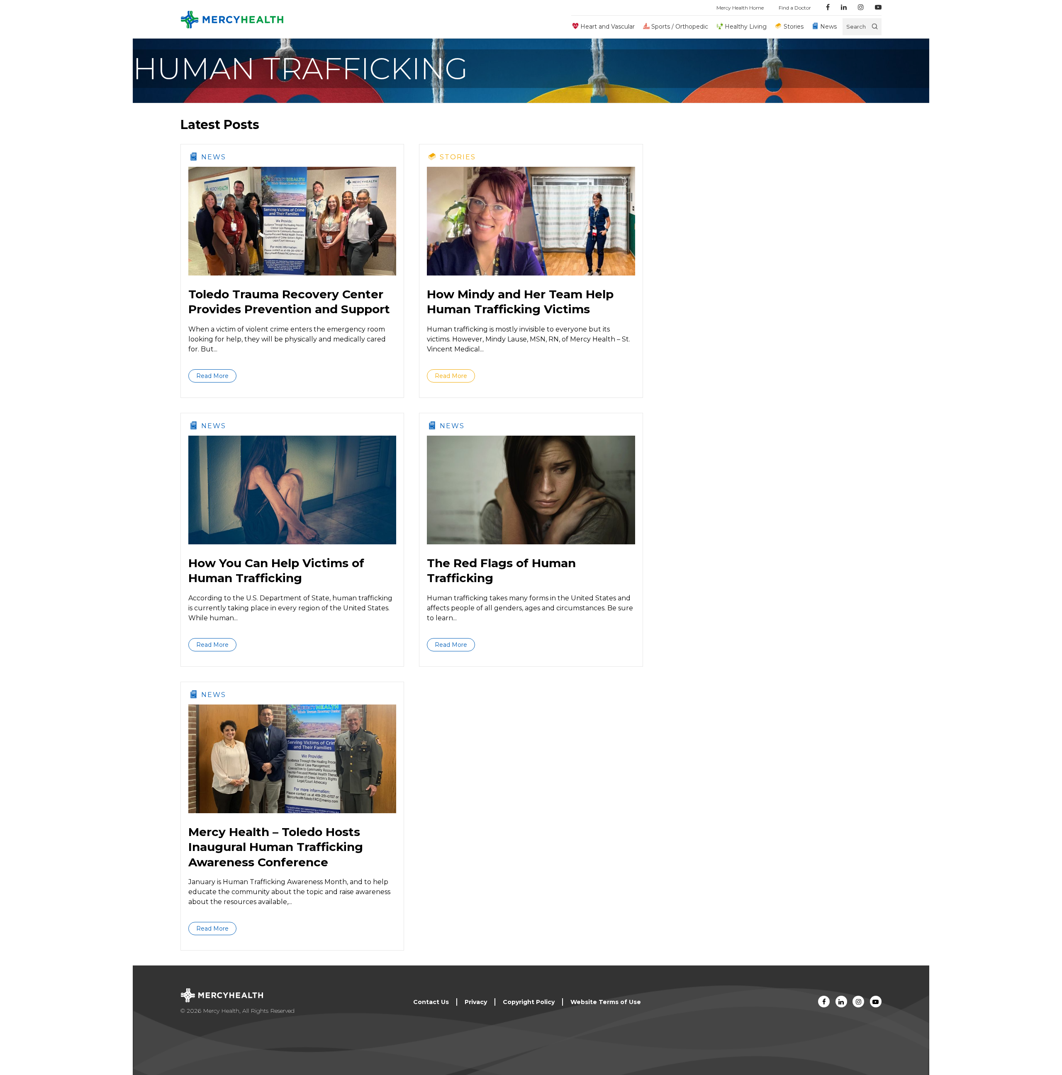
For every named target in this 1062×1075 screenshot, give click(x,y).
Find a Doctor (795, 8)
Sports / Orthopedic (679, 26)
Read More (212, 376)
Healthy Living (746, 26)
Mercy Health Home (740, 8)
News (828, 26)
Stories (793, 26)
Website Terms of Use (605, 1002)
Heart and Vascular (607, 26)
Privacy (476, 1002)
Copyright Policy (529, 1002)
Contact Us (431, 1002)
